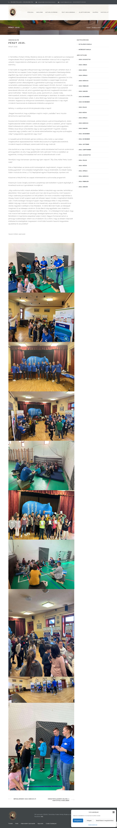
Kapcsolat (40, 823)
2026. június (83, 65)
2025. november (84, 102)
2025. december (84, 96)
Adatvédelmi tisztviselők (28, 823)
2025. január (83, 128)
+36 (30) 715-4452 (16, 2)
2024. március (83, 176)
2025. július (83, 107)
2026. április (83, 75)
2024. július (83, 160)
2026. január (83, 91)
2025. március (83, 123)
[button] (113, 812)
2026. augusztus (85, 59)
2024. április (83, 171)
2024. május (83, 165)
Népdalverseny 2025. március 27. (24, 799)
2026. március (83, 80)
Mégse (89, 820)
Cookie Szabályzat (92, 824)
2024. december (84, 134)
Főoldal (88, 27)
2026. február (83, 86)
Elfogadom (78, 820)
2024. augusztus (85, 155)
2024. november (84, 139)
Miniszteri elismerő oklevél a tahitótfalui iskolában (58, 799)
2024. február (84, 181)
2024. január (83, 187)
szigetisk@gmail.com (65, 2)
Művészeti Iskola (85, 49)
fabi (42, 816)
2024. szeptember (85, 149)
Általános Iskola (96, 27)
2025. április (83, 118)
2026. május (83, 70)
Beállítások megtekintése (104, 820)
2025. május (83, 112)
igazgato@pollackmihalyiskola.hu (46, 2)
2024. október (84, 144)
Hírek (16, 823)
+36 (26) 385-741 (28, 2)
